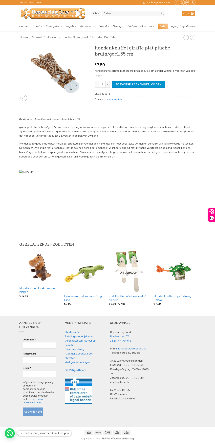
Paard (103, 26)
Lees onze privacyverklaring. (33, 400)
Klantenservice (74, 332)
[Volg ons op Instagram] (182, 2)
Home (23, 37)
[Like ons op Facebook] (177, 2)
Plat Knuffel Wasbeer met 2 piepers (127, 298)
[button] (157, 2)
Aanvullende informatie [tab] (47, 119)
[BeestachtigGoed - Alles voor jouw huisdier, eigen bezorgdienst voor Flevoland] (52, 13)
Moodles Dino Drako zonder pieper (37, 290)
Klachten (70, 358)
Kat (37, 26)
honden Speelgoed (75, 37)
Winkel (37, 37)
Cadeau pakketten (139, 26)
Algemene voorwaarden (79, 354)
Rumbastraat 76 (120, 336)
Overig (117, 26)
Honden (24, 26)
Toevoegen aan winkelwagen (139, 84)
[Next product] (186, 37)
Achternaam (29, 353)
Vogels (70, 26)
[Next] (194, 282)
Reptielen (86, 26)
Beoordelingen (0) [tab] (70, 119)
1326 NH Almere (120, 341)
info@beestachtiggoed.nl (131, 348)
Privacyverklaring (74, 349)
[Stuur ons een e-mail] (187, 2)
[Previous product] (192, 37)
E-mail (27, 368)
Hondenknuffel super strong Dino (83, 298)
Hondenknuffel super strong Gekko (172, 298)
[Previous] (19, 282)
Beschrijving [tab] (25, 119)
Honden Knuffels (104, 37)
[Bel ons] (193, 2)
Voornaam (29, 339)
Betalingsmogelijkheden (79, 336)
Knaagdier (53, 26)
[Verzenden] (162, 13)
